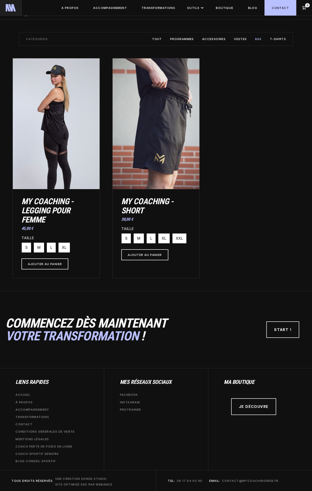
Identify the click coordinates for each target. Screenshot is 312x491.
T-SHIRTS (278, 39)
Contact (24, 424)
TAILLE (27, 238)
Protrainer (130, 409)
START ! (282, 329)
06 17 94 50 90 (190, 481)
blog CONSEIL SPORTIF (36, 461)
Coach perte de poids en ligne (44, 446)
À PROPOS (24, 402)
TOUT (157, 39)
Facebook (129, 394)
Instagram (130, 402)
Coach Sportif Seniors (37, 454)
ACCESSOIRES (214, 39)
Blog (252, 8)
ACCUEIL (23, 394)
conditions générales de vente (45, 431)
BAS (258, 39)
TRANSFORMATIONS (32, 417)
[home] (11, 8)
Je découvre (253, 406)
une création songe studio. (81, 478)
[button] (195, 8)
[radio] (26, 247)
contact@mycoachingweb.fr (250, 481)
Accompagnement (110, 8)
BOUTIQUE (224, 8)
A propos (70, 8)
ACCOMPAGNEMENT (32, 409)
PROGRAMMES (182, 39)
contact (280, 8)
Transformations (158, 8)
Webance (104, 484)
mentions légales (32, 439)
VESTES (240, 39)
